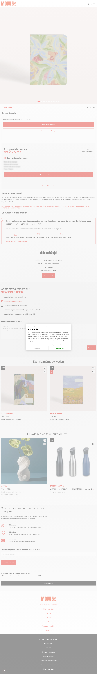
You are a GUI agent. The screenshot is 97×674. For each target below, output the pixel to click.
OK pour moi (60, 348)
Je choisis (37, 348)
